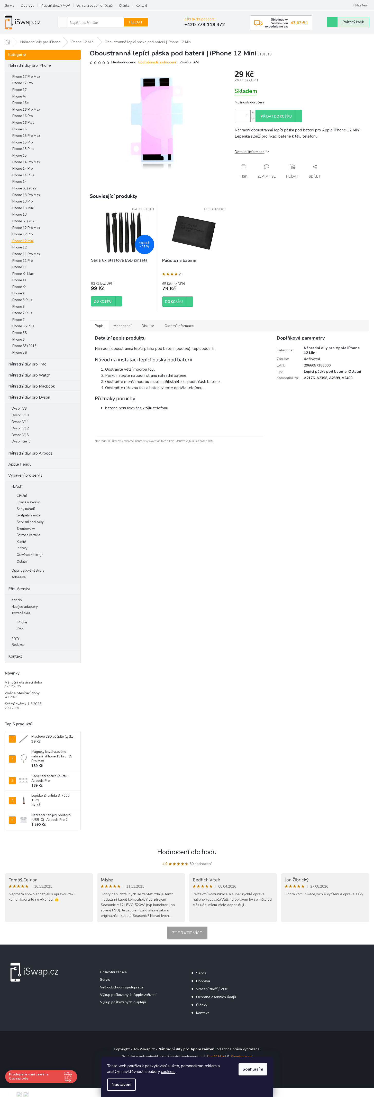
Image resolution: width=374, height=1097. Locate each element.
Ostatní (22, 561)
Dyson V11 (20, 422)
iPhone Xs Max (23, 274)
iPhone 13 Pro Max (26, 195)
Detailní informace (249, 151)
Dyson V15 (20, 435)
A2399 (334, 378)
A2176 (309, 378)
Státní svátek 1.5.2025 (23, 704)
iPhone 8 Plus (22, 300)
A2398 (321, 378)
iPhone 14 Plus (23, 175)
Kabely (17, 600)
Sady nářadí (26, 509)
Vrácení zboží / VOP (55, 5)
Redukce (18, 644)
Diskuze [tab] (148, 325)
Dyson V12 (20, 428)
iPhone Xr (19, 287)
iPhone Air (19, 96)
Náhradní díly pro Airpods (30, 453)
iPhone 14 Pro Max (26, 162)
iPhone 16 (19, 129)
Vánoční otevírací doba (23, 682)
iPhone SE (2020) (25, 221)
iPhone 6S (19, 333)
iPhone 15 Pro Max (26, 135)
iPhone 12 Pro (22, 234)
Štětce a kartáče (28, 535)
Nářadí (17, 486)
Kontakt (141, 5)
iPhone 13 (19, 214)
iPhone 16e (20, 103)
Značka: (189, 62)
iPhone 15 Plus (23, 149)
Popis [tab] (99, 325)
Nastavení (121, 1085)
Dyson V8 (19, 408)
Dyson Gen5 (21, 441)
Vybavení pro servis (25, 475)
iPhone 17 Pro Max (26, 76)
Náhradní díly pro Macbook (31, 386)
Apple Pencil (19, 464)
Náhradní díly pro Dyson (29, 397)
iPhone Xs (19, 280)
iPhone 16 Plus (23, 122)
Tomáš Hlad (216, 1056)
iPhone (22, 622)
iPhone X (18, 293)
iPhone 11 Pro (22, 260)
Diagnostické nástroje (28, 570)
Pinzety (22, 548)
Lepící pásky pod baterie (325, 371)
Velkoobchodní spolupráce (121, 987)
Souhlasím (252, 1069)
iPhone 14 (19, 181)
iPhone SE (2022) (25, 188)
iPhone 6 (18, 339)
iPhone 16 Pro (22, 116)
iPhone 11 (19, 267)
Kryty (16, 638)
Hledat (136, 22)
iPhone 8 (18, 306)
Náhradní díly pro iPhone (29, 65)
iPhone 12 (19, 247)
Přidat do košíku (276, 116)
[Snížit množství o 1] (253, 119)
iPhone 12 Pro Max (26, 228)
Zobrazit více (187, 933)
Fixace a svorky (28, 502)
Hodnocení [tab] (122, 325)
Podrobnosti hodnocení (157, 62)
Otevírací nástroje (30, 555)
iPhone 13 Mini (23, 208)
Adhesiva (19, 577)
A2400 (347, 378)
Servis (9, 5)
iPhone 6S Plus (23, 326)
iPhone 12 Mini (23, 241)
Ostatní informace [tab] (179, 325)
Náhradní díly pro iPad (27, 364)
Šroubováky (26, 528)
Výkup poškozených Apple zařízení (128, 994)
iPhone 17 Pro (22, 83)
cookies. (168, 1071)
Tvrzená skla (21, 613)
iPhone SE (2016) (25, 346)
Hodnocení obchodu (187, 852)
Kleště (21, 542)
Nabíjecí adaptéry (25, 606)
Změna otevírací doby (22, 693)
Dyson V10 (20, 415)
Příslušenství (19, 588)
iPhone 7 (18, 319)
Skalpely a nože (28, 515)
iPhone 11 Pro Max (26, 254)
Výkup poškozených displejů (123, 1002)
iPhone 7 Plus (22, 313)
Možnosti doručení (249, 102)
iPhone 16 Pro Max (26, 109)
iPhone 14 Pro (22, 168)
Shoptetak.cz (241, 1056)
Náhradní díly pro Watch (29, 375)
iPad (20, 629)
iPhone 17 (19, 90)
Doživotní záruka (113, 972)
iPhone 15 (19, 155)
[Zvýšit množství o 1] (253, 113)
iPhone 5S (19, 352)
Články (124, 5)
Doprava (27, 5)
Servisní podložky (30, 522)
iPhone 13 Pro (22, 201)
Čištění (22, 496)
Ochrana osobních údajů (94, 5)
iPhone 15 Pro (22, 142)
